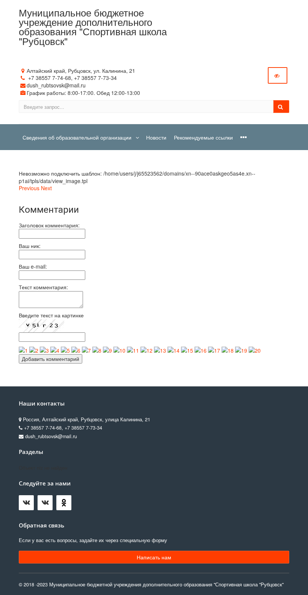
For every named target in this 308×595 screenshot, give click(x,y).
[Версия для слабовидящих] (277, 75)
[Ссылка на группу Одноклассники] (65, 504)
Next (46, 188)
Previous (29, 188)
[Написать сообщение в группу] (28, 504)
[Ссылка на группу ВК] (47, 504)
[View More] (244, 137)
